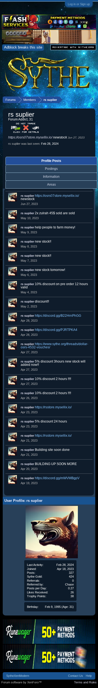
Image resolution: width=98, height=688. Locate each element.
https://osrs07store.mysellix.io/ (30, 137)
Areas (51, 184)
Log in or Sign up (79, 4)
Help (89, 675)
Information (51, 177)
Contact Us (75, 675)
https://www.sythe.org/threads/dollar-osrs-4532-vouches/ (54, 345)
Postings (51, 169)
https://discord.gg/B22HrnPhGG (58, 316)
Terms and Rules (85, 682)
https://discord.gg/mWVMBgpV (57, 478)
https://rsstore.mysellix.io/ (53, 407)
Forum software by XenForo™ (21, 682)
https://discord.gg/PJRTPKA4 (56, 330)
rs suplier (27, 195)
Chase (69, 584)
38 (72, 596)
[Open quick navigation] (92, 99)
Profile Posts (51, 161)
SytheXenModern (17, 675)
